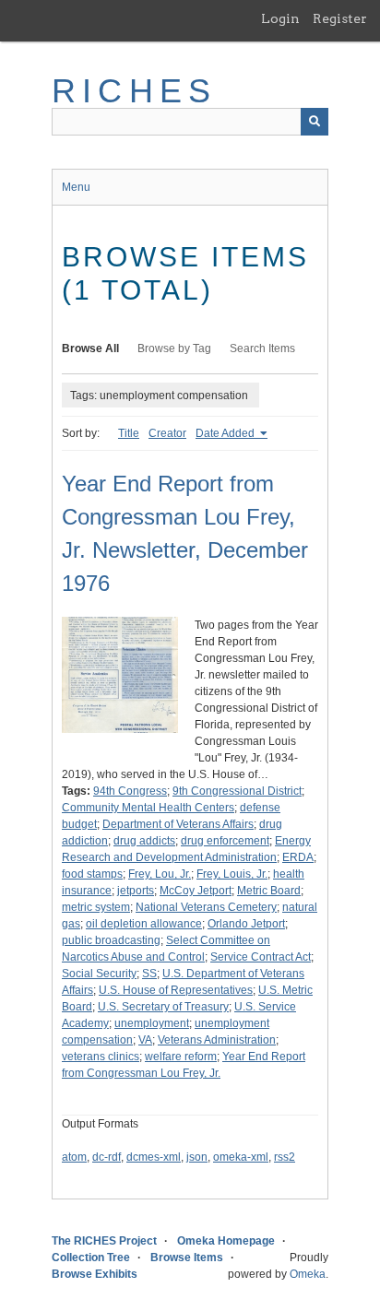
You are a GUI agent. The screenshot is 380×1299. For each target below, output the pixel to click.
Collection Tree (91, 1257)
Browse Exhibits (94, 1274)
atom (74, 1157)
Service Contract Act (260, 957)
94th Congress (130, 791)
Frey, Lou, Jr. (159, 874)
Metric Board (269, 890)
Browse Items (186, 1257)
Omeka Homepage (226, 1240)
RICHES (134, 91)
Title (128, 433)
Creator (167, 433)
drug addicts (144, 840)
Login (280, 18)
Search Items (262, 348)
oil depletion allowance (144, 923)
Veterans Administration (217, 1039)
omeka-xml (240, 1157)
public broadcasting (111, 940)
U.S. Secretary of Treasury (163, 1006)
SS (149, 973)
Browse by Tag (174, 348)
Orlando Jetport (246, 923)
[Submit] (314, 122)
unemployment (151, 1023)
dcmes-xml (153, 1157)
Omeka (308, 1274)
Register (340, 18)
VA (145, 1039)
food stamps (92, 874)
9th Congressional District (237, 791)
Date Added (226, 433)
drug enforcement (225, 840)
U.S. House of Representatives (176, 990)
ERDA (298, 857)
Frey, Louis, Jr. (231, 874)
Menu (76, 187)
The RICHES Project (104, 1240)
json (197, 1157)
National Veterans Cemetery (206, 907)
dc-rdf (106, 1157)
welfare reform (181, 1056)
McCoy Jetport (196, 890)
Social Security (99, 973)
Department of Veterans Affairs (178, 824)
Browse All (90, 348)
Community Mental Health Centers (148, 807)
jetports (135, 890)
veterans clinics (100, 1056)
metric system (96, 907)
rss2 (284, 1157)
